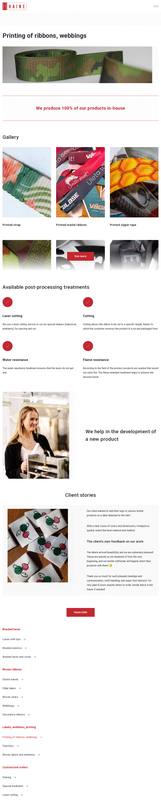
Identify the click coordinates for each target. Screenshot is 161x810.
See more (80, 256)
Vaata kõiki (80, 612)
